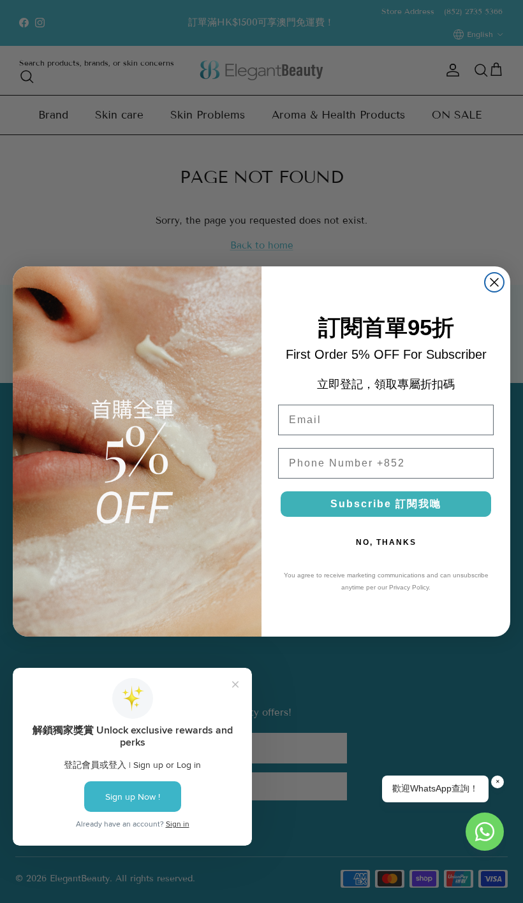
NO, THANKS (386, 542)
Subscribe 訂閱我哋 (385, 503)
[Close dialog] (494, 282)
